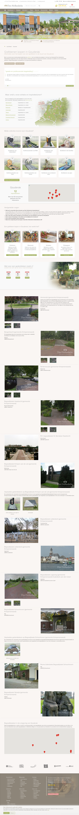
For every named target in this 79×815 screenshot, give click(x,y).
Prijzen (31, 10)
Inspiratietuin (36, 786)
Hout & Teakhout (23, 779)
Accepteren (6, 813)
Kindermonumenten (11, 779)
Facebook (35, 798)
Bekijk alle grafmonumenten (12, 180)
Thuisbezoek (36, 780)
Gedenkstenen (10, 783)
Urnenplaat (30, 512)
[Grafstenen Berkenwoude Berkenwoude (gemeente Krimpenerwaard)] (7, 395)
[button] (57, 196)
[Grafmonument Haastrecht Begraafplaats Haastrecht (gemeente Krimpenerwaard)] (44, 429)
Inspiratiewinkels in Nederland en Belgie (28, 1)
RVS (21, 780)
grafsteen (29, 57)
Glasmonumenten (10, 780)
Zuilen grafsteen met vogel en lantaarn (12, 513)
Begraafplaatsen (23, 790)
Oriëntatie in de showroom (30, 255)
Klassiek (8, 795)
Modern (8, 796)
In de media (36, 792)
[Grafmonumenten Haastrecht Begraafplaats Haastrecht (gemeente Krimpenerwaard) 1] (53, 429)
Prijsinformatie (66, 255)
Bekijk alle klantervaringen (53, 794)
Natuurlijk (9, 798)
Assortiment (10, 10)
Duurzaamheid (44, 10)
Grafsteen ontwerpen (48, 255)
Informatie (24, 10)
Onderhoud (22, 795)
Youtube (35, 796)
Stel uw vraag (36, 782)
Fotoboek (18, 10)
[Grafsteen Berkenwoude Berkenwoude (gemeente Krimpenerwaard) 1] (16, 395)
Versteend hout (23, 783)
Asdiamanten (9, 786)
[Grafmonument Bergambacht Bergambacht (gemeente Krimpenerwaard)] (44, 360)
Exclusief (9, 792)
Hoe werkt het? (20, 63)
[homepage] (5, 10)
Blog (8, 802)
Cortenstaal (22, 782)
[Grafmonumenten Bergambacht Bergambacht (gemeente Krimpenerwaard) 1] (53, 360)
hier (48, 810)
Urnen (8, 784)
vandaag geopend (41, 1)
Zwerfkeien (22, 784)
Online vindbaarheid (11, 804)
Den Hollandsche (37, 790)
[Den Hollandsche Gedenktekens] (13, 6)
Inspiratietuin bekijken (12, 255)
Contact (56, 10)
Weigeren (12, 813)
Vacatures (35, 793)
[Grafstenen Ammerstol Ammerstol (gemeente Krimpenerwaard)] (7, 325)
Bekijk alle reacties (69, 85)
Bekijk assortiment (9, 63)
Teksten (21, 792)
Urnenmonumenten (11, 782)
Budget (8, 790)
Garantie (22, 798)
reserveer (8, 277)
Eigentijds (9, 793)
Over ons (37, 10)
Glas (21, 786)
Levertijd (22, 793)
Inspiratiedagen (36, 784)
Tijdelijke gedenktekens (11, 805)
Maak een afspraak (37, 783)
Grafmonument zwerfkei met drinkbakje (12, 659)
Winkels (51, 10)
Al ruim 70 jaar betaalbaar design (12, 1)
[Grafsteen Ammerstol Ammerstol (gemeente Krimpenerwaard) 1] (16, 325)
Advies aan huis (28, 100)
